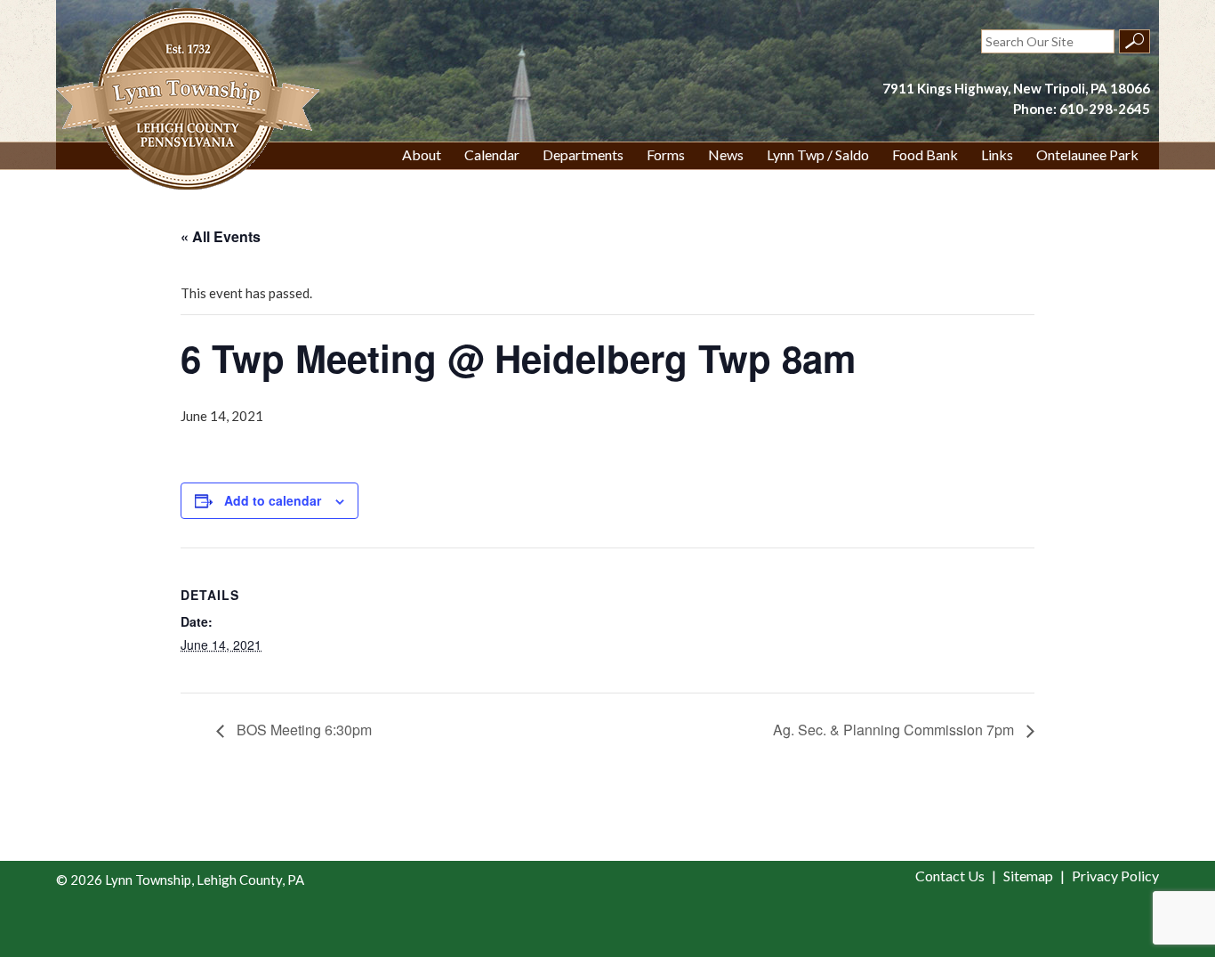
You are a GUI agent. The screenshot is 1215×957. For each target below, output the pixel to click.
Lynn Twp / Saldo (818, 154)
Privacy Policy (1115, 875)
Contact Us (950, 875)
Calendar (491, 154)
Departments (583, 154)
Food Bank (925, 154)
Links (997, 154)
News (726, 154)
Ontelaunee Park (1087, 154)
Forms (666, 154)
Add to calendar (272, 500)
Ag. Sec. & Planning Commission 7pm (895, 729)
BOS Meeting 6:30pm (302, 729)
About (421, 154)
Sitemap (1028, 875)
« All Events (221, 236)
